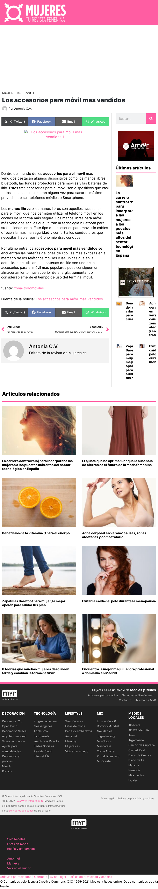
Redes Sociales (44, 746)
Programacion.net (46, 721)
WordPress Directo (46, 741)
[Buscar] (151, 118)
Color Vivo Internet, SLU (29, 800)
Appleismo (41, 731)
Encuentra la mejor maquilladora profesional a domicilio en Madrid (118, 671)
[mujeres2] (55, 147)
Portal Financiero (108, 756)
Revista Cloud (43, 751)
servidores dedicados (21, 810)
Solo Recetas (74, 721)
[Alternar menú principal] (149, 12)
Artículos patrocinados (103, 695)
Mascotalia (104, 746)
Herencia (134, 770)
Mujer (7, 93)
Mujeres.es (72, 746)
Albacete (134, 725)
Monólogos (104, 741)
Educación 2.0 (106, 721)
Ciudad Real (136, 750)
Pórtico (7, 771)
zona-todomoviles (29, 288)
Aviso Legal (107, 798)
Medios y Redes (143, 690)
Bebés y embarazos (78, 731)
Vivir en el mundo (76, 751)
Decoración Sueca (14, 731)
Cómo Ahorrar (106, 751)
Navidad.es (104, 731)
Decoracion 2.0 (12, 721)
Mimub (6, 766)
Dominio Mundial (108, 726)
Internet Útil (41, 756)
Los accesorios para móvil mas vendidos (69, 299)
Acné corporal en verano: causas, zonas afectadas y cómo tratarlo (114, 535)
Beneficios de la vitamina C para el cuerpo (36, 533)
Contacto (125, 700)
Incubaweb (41, 736)
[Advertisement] (79, 56)
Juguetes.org (106, 736)
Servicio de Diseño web (137, 695)
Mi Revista (104, 761)
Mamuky (71, 741)
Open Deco (9, 726)
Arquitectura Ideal (14, 736)
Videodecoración (13, 741)
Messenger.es (43, 726)
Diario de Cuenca (139, 755)
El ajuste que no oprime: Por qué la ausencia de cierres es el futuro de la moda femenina (117, 463)
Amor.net (71, 736)
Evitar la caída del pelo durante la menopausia (119, 601)
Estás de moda (75, 726)
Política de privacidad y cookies (135, 798)
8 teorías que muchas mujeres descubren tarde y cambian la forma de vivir (35, 671)
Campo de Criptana (141, 745)
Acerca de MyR (145, 700)
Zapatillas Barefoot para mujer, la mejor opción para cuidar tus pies (33, 603)
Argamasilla (136, 740)
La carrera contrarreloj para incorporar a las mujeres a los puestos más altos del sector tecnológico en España (37, 465)
